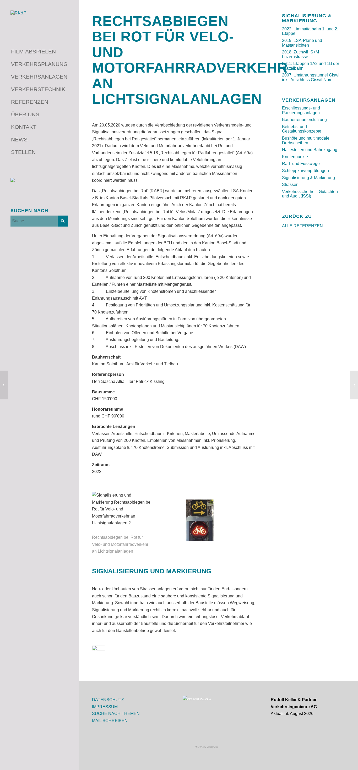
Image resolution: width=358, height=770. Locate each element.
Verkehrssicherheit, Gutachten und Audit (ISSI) (310, 194)
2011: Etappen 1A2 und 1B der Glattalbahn (310, 65)
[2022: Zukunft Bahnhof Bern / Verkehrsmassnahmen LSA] (354, 385)
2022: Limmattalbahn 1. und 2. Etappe (310, 31)
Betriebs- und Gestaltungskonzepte (301, 129)
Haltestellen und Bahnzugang (309, 149)
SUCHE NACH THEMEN (116, 713)
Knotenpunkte (295, 157)
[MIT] (98, 657)
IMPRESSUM (105, 707)
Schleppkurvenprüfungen (305, 170)
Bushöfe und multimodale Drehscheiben (305, 140)
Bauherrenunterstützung (304, 119)
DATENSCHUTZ (108, 699)
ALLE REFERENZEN (302, 226)
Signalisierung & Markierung (308, 177)
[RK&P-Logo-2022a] (39, 20)
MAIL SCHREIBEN (110, 720)
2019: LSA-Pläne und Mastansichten (302, 42)
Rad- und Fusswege (301, 163)
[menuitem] (39, 52)
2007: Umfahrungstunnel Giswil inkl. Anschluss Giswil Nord (311, 77)
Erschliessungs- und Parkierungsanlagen (301, 110)
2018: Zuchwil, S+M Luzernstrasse (300, 54)
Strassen (290, 184)
